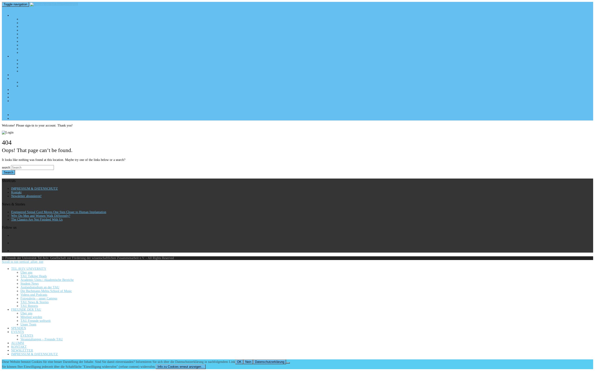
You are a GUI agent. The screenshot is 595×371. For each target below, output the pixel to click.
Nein (248, 362)
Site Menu (11, 108)
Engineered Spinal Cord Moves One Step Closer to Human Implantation (58, 212)
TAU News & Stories (34, 49)
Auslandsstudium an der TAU (39, 34)
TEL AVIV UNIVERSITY (28, 15)
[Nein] (288, 363)
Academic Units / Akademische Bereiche (47, 26)
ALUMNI (17, 89)
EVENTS (17, 78)
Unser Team (28, 71)
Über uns (26, 19)
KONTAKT (19, 93)
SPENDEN (18, 75)
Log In (25, 118)
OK (239, 362)
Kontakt (16, 192)
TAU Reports (29, 52)
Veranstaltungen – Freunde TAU (41, 86)
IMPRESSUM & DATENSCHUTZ (34, 101)
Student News (29, 30)
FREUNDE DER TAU (26, 56)
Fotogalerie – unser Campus (38, 45)
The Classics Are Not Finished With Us (37, 219)
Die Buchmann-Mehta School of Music (46, 37)
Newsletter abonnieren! (26, 196)
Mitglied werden (31, 63)
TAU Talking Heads (33, 23)
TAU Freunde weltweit (35, 67)
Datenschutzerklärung (269, 362)
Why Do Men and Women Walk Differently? (40, 216)
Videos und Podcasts (33, 41)
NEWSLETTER (22, 97)
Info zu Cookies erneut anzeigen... (181, 366)
